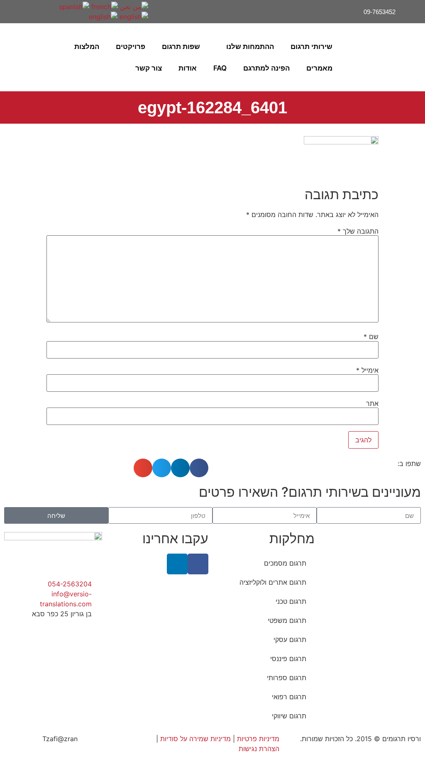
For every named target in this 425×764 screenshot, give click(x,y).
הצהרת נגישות (259, 748)
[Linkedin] (26, 7)
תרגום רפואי (289, 697)
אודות (187, 68)
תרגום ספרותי (286, 678)
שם (371, 336)
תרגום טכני (291, 601)
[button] (16, 57)
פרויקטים (130, 46)
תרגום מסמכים (285, 563)
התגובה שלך (358, 231)
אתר (372, 403)
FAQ (220, 68)
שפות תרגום (181, 46)
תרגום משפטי (287, 620)
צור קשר (148, 68)
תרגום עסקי (290, 639)
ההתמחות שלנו (250, 46)
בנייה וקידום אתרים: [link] (108, 739)
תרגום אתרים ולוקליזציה (272, 582)
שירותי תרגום (311, 46)
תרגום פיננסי (288, 658)
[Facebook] (39, 7)
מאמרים (319, 68)
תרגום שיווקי (289, 716)
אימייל (367, 370)
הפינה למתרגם (266, 68)
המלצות (86, 46)
